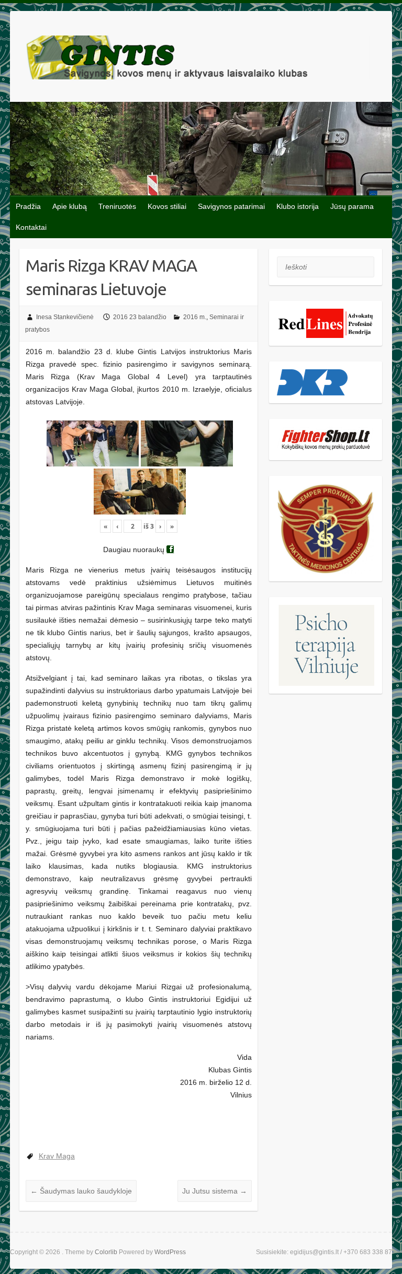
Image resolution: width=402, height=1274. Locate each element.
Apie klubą (69, 206)
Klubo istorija (297, 206)
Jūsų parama (352, 206)
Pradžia (28, 206)
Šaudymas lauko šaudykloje (81, 1191)
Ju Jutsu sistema (214, 1191)
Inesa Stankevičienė (65, 317)
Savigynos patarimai (231, 206)
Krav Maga (57, 1156)
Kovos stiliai (167, 206)
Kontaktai (31, 227)
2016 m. (194, 317)
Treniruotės (117, 206)
